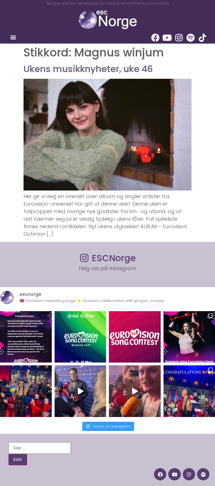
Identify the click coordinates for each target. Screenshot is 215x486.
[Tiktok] (202, 38)
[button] (13, 37)
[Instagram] (179, 38)
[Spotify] (190, 38)
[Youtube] (167, 38)
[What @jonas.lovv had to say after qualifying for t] (135, 391)
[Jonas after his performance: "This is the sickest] (26, 391)
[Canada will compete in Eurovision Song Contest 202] (135, 337)
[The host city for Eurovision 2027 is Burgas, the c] (80, 337)
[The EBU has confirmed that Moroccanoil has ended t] (26, 337)
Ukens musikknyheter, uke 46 (88, 69)
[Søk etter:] (39, 448)
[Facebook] (155, 38)
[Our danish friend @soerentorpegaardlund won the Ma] (80, 391)
